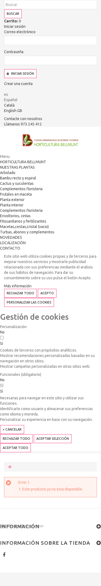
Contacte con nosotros (23, 119)
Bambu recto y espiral (18, 178)
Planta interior (11, 205)
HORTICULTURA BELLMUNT (23, 162)
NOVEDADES (11, 237)
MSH (40, 526)
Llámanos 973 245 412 (23, 124)
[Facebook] (4, 555)
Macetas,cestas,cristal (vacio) (24, 226)
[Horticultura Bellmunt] (50, 140)
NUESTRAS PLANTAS (17, 167)
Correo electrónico (20, 32)
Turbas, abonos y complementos (27, 232)
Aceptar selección (52, 438)
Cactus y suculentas (17, 183)
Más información (18, 286)
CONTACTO (10, 248)
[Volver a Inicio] (10, 467)
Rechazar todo (20, 293)
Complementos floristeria (21, 189)
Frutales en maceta (16, 194)
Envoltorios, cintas (15, 216)
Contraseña (13, 52)
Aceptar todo (15, 447)
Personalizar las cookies (29, 302)
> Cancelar (12, 429)
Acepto (47, 293)
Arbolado (7, 173)
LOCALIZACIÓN (13, 243)
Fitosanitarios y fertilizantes (23, 221)
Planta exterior (12, 199)
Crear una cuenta (18, 83)
